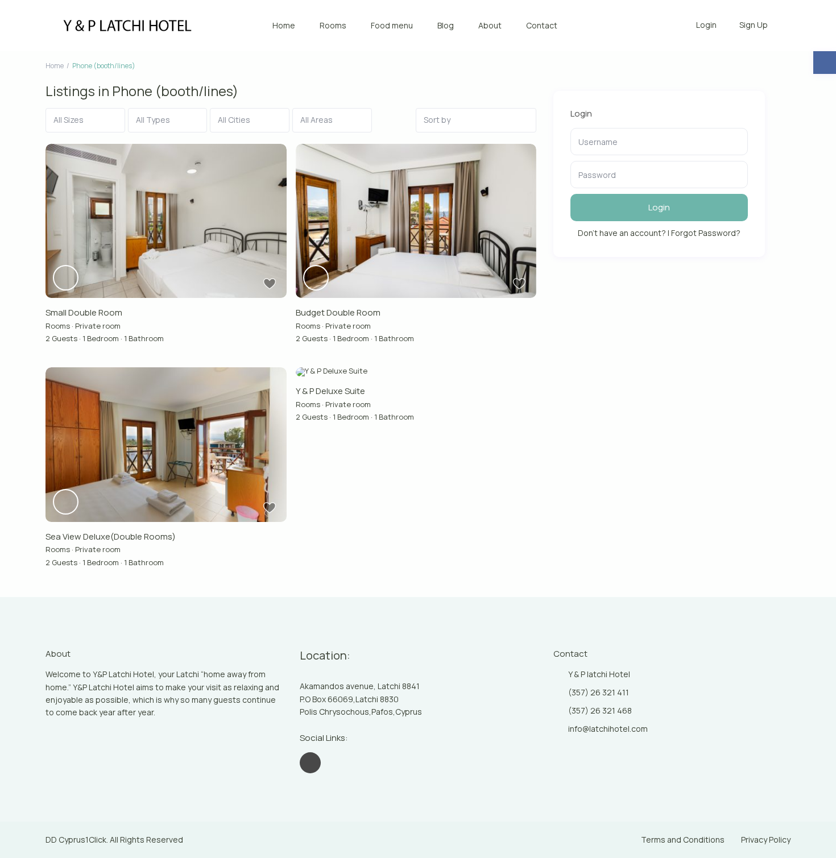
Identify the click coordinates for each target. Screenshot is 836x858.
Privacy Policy (766, 839)
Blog (445, 25)
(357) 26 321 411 (598, 692)
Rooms (333, 25)
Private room (98, 326)
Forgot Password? (705, 232)
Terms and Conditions (683, 839)
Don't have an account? (622, 232)
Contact (541, 25)
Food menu (392, 25)
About (490, 25)
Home (283, 25)
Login (659, 207)
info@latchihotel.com (608, 728)
